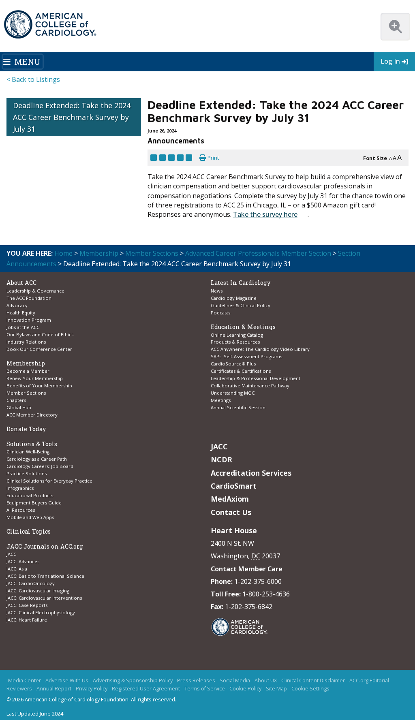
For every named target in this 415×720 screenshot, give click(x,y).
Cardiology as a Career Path (36, 459)
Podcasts (220, 313)
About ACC (21, 282)
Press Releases (196, 680)
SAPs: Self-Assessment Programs (246, 356)
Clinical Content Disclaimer (313, 680)
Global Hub (18, 407)
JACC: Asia (16, 569)
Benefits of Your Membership (39, 385)
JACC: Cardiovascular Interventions (44, 598)
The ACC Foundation (28, 298)
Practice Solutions (26, 473)
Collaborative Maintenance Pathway (250, 385)
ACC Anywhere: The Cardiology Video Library (260, 349)
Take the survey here (265, 214)
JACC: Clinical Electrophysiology (40, 612)
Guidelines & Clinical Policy (240, 305)
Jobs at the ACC (22, 327)
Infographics (20, 488)
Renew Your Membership (34, 378)
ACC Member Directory (32, 415)
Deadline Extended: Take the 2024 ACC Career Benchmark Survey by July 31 (71, 117)
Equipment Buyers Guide (34, 503)
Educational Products (29, 495)
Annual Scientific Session (238, 407)
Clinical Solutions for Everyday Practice (49, 481)
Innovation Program (28, 320)
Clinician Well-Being (27, 452)
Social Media (235, 680)
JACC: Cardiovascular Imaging (37, 591)
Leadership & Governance (35, 291)
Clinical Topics (28, 531)
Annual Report (53, 688)
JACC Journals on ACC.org (44, 546)
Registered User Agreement (146, 688)
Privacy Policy (91, 688)
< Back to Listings (33, 79)
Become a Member (27, 371)
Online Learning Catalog (237, 335)
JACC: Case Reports (26, 605)
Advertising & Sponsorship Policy (133, 680)
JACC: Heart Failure (26, 620)
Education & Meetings (243, 327)
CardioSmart (234, 486)
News (216, 291)
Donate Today (26, 429)
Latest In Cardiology (240, 282)
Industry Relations (26, 342)
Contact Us (231, 512)
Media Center (24, 680)
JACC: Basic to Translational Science (45, 576)
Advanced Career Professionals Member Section (258, 253)
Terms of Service (204, 688)
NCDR (221, 459)
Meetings (221, 400)
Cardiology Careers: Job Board (40, 466)
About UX (266, 680)
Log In (390, 61)
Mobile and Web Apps (30, 517)
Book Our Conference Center (39, 349)
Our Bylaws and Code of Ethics (39, 334)
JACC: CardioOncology (30, 583)
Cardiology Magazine (234, 298)
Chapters (16, 400)
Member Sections (151, 253)
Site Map (276, 688)
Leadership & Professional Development (255, 378)
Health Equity (20, 313)
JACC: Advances (22, 561)
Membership (98, 253)
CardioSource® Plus (233, 364)
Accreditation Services (251, 473)
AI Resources (20, 510)
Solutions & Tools (31, 444)
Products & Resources (235, 342)
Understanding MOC (233, 393)
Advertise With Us (66, 680)
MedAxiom (230, 499)
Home (63, 253)
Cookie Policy (245, 688)
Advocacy (17, 305)
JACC (11, 554)
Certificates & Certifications (241, 371)
